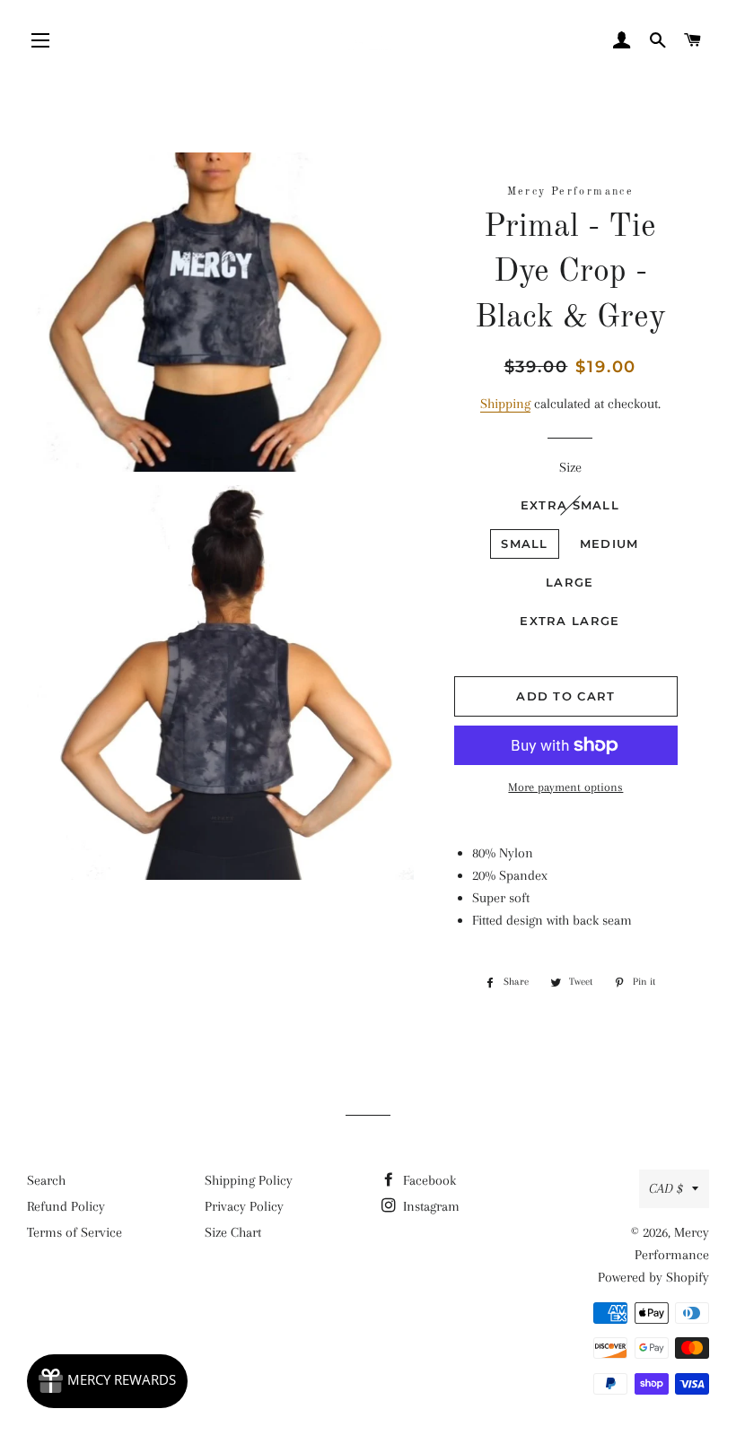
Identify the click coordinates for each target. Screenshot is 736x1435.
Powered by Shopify (653, 1277)
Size (570, 467)
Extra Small (570, 505)
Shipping (505, 404)
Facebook (427, 1180)
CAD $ (666, 1188)
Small (524, 543)
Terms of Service (74, 1232)
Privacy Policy (244, 1206)
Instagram (429, 1206)
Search (46, 1180)
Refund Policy (66, 1206)
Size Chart (233, 1232)
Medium (609, 543)
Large (570, 582)
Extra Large (569, 620)
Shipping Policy (249, 1180)
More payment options (565, 787)
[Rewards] (107, 1381)
